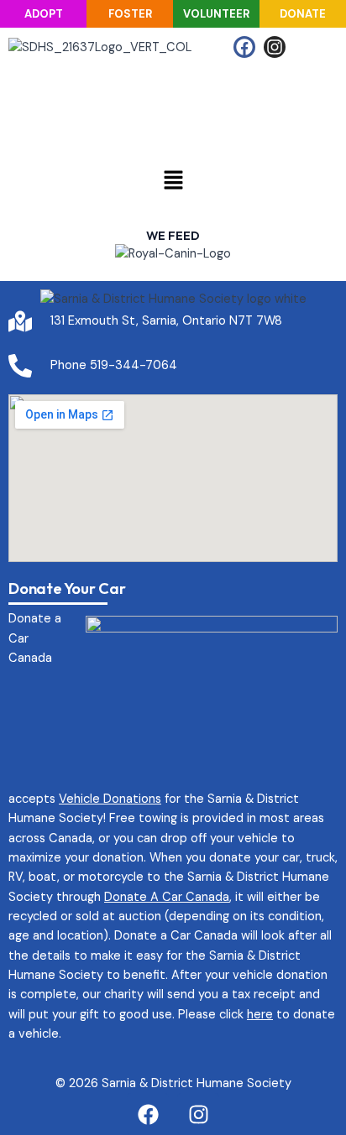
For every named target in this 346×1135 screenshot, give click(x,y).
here (260, 1015)
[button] (173, 181)
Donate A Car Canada (166, 897)
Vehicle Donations (110, 799)
